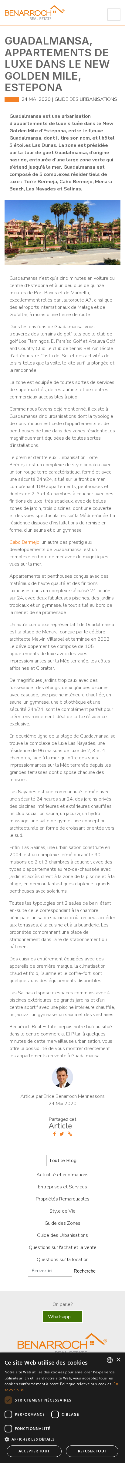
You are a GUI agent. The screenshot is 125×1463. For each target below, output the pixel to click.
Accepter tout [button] (34, 1451)
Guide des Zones (62, 1223)
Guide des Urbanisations (86, 99)
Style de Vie (62, 1211)
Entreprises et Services (62, 1187)
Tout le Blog (62, 1160)
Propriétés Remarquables (63, 1199)
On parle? (62, 1304)
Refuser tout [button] (92, 1451)
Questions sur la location (63, 1259)
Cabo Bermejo (24, 542)
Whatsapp (60, 1316)
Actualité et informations (62, 1174)
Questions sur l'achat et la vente (62, 1247)
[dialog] (62, 1407)
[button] (62, 1439)
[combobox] (110, 1360)
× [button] (118, 1360)
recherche (85, 1270)
